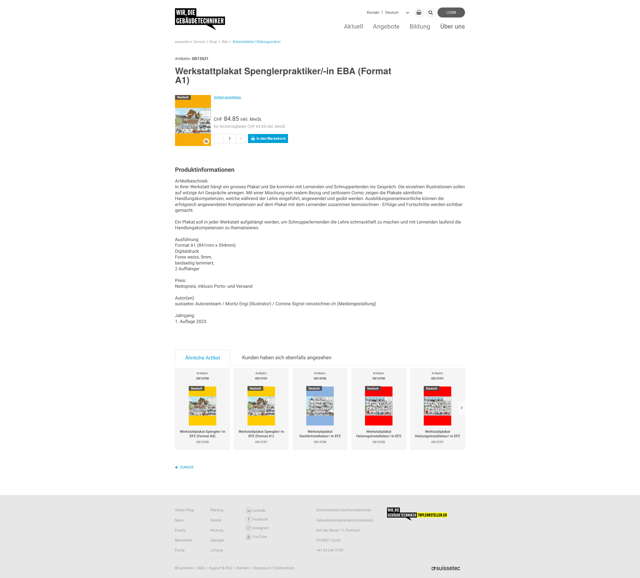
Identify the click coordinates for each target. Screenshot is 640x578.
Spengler (217, 540)
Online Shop (184, 510)
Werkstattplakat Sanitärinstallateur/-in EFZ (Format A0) (320, 434)
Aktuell (353, 26)
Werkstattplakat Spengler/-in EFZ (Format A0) (202, 434)
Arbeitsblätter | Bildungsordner (257, 42)
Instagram (261, 528)
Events (180, 530)
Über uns (452, 26)
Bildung (420, 26)
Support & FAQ (221, 568)
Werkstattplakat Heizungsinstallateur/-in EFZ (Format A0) (378, 434)
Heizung (216, 530)
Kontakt (373, 12)
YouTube (260, 537)
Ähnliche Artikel (202, 358)
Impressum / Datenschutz (273, 568)
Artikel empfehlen (227, 98)
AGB (201, 568)
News (179, 520)
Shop (213, 42)
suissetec (182, 42)
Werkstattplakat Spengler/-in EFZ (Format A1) (261, 434)
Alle (225, 42)
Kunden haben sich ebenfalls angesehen (286, 357)
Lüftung (216, 550)
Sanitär (216, 520)
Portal (179, 550)
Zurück (186, 468)
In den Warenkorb (271, 138)
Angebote (386, 26)
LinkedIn (259, 510)
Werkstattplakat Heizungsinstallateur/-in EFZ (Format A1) (437, 434)
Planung (216, 510)
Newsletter (183, 540)
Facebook (260, 519)
